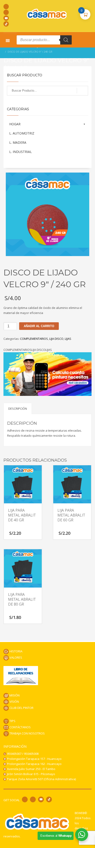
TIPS (12, 721)
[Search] (66, 40)
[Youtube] (6, 18)
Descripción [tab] (17, 408)
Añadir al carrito (39, 326)
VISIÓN (14, 701)
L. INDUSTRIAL (20, 151)
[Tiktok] (6, 24)
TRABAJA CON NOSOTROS (27, 733)
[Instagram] (6, 12)
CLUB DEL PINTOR (21, 708)
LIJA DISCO (56, 339)
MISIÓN (14, 695)
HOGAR (15, 124)
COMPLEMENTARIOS (34, 339)
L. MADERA (17, 142)
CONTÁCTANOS (20, 727)
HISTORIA (15, 651)
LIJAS (68, 339)
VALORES (15, 657)
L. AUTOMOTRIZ (21, 133)
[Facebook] (6, 6)
